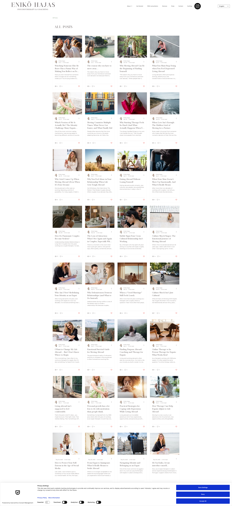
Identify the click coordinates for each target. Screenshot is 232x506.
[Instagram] (197, 6)
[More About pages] (131, 6)
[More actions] (79, 62)
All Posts (55, 18)
